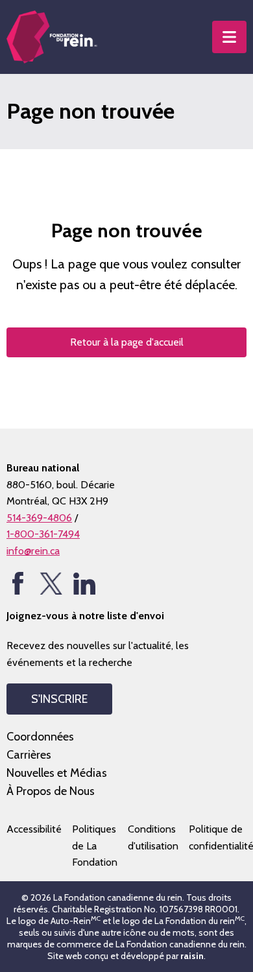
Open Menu (229, 37)
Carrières (28, 755)
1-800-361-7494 (43, 534)
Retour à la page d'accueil (127, 342)
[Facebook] (17, 583)
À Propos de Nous (50, 791)
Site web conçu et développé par (125, 956)
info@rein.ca (33, 551)
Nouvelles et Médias (56, 773)
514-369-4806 (39, 518)
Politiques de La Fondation (94, 845)
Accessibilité (34, 829)
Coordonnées (40, 736)
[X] (51, 583)
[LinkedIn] (84, 583)
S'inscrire (59, 699)
